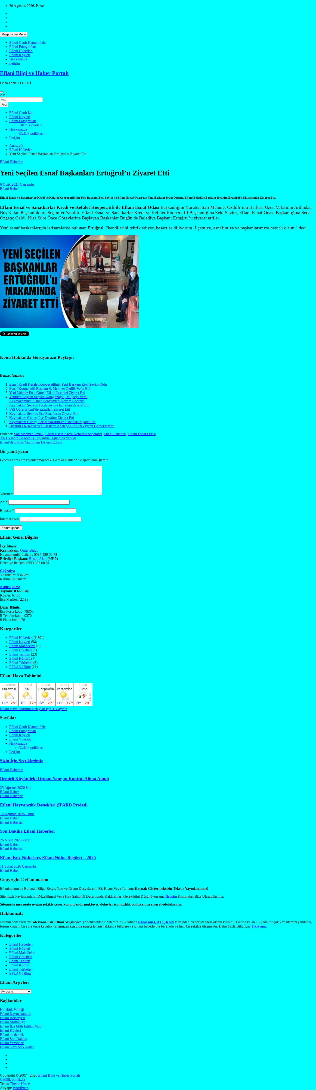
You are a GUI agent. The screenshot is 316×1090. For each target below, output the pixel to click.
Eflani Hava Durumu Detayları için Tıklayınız (33, 709)
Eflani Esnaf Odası (142, 434)
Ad (3, 502)
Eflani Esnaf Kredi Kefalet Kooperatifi (73, 434)
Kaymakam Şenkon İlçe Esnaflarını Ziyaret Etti (43, 413)
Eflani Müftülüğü (12, 1022)
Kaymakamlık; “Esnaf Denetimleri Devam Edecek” (47, 401)
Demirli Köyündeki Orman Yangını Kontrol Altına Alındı (54, 778)
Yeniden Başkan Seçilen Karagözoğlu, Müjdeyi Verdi (48, 397)
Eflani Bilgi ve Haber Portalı (34, 73)
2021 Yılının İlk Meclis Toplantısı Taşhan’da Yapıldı (38, 438)
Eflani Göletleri (20, 650)
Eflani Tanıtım (19, 654)
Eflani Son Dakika (13, 1039)
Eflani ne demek (12, 1035)
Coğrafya (7, 571)
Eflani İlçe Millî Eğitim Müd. (21, 1026)
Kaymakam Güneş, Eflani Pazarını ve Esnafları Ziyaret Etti (52, 422)
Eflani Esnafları (115, 434)
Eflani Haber (9, 189)
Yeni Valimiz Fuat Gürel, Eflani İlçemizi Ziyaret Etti (47, 393)
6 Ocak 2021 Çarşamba (17, 184)
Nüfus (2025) (10, 587)
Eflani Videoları (30, 125)
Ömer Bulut (28, 550)
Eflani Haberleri (21, 51)
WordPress (20, 1088)
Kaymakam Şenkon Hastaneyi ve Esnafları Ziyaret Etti (49, 405)
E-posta (7, 510)
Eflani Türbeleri (20, 663)
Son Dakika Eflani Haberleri (27, 831)
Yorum (6, 494)
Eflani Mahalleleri (22, 646)
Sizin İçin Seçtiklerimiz (21, 760)
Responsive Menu (14, 34)
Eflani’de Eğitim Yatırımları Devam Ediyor (31, 442)
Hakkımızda (18, 59)
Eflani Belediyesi (12, 1018)
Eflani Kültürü (19, 658)
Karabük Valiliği (12, 1010)
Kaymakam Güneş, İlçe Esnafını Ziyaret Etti (41, 418)
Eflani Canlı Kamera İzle (27, 42)
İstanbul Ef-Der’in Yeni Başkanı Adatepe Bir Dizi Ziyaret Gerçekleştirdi (62, 426)
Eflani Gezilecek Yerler (17, 1047)
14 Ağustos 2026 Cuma (17, 814)
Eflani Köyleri (19, 55)
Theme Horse (20, 1084)
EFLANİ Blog (20, 667)
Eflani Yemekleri (12, 1043)
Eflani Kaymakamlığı (15, 1014)
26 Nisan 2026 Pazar (15, 840)
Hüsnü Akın (37, 559)
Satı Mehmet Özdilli (28, 434)
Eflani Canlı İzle (21, 113)
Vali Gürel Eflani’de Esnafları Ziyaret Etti (39, 409)
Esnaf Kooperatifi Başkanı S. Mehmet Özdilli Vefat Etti (49, 388)
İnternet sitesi (9, 519)
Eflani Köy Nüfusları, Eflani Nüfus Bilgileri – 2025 (48, 857)
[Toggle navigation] (2, 92)
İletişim (14, 63)
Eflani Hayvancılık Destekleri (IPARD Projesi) (43, 805)
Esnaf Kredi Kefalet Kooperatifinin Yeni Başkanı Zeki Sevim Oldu (58, 384)
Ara (3, 95)
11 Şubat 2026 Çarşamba (18, 866)
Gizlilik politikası (31, 133)
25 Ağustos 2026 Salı (15, 788)
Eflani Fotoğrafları (22, 47)
